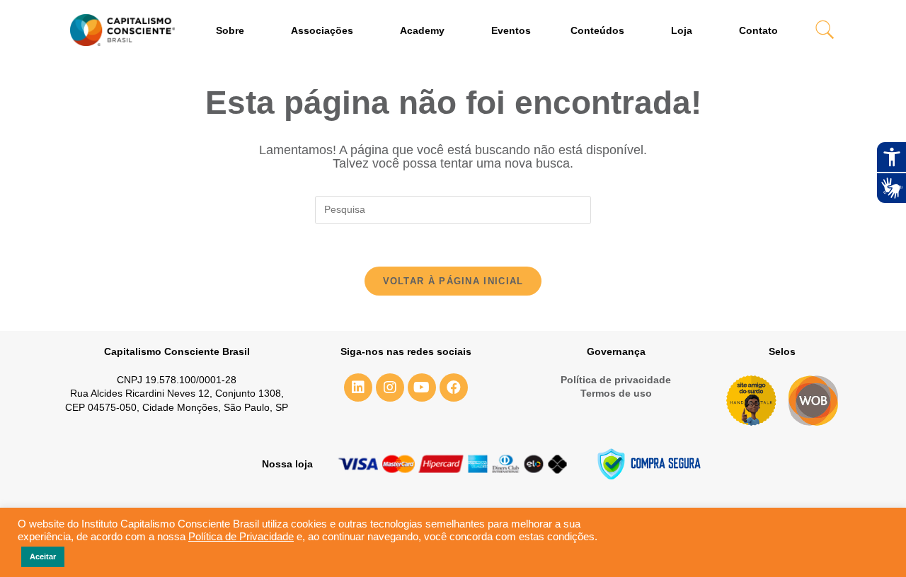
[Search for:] (453, 209)
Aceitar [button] (43, 556)
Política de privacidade (616, 379)
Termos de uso (616, 393)
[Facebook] (454, 387)
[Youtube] (422, 387)
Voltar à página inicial (453, 281)
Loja (681, 30)
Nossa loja (287, 464)
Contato (758, 30)
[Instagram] (390, 387)
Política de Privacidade (241, 536)
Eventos (511, 30)
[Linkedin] (358, 387)
